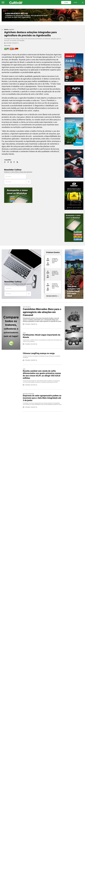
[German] (17, 49)
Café (24, 369)
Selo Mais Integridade (28, 393)
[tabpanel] (42, 15)
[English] (8, 49)
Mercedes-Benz (27, 307)
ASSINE (66, 2)
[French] (14, 49)
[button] (3, 2)
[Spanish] (11, 49)
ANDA (24, 333)
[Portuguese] (5, 49)
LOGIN (75, 2)
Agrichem (11, 29)
